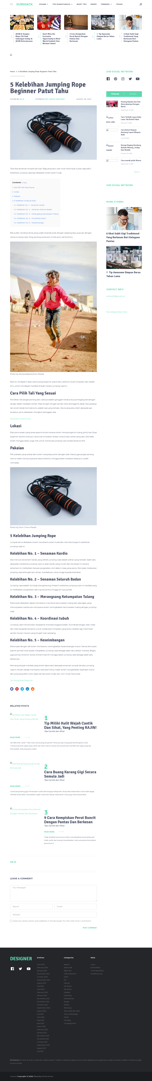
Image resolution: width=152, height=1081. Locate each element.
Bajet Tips (82, 4)
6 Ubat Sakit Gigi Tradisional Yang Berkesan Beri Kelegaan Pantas (123, 237)
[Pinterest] (115, 79)
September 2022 (43, 1008)
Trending (105, 4)
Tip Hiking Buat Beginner (21, 680)
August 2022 (41, 1011)
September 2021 (43, 1045)
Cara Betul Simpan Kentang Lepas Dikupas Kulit (130, 132)
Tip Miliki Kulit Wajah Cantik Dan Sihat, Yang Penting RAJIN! (70, 725)
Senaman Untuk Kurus (20, 419)
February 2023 (42, 992)
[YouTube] (138, 79)
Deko (66, 977)
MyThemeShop (47, 1076)
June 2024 (41, 964)
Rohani (42, 4)
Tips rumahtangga (61, 4)
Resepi (94, 4)
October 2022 (42, 1005)
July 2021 (40, 1051)
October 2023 (42, 977)
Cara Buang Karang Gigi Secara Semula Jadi (70, 774)
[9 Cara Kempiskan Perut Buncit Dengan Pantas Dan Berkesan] (25, 823)
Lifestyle (67, 992)
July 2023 (40, 986)
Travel (119, 4)
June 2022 (41, 1017)
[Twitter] (130, 79)
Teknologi (67, 1008)
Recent (133, 94)
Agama (66, 964)
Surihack (24, 4)
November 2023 (43, 974)
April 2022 (40, 1023)
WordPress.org (96, 974)
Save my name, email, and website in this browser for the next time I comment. (52, 921)
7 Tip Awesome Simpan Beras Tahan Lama (123, 274)
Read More (15, 737)
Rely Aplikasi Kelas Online (116, 312)
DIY (65, 980)
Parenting (67, 995)
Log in (93, 964)
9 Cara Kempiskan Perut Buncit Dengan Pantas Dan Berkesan (70, 819)
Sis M (22, 99)
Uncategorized (70, 1023)
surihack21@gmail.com (115, 296)
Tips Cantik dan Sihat (54, 99)
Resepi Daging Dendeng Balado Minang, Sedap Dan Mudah (131, 147)
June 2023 (41, 989)
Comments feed (97, 971)
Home (12, 71)
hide (24, 182)
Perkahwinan (69, 998)
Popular (115, 94)
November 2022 (43, 1002)
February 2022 (42, 1029)
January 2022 (42, 1033)
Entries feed (95, 967)
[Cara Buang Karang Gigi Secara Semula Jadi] (25, 770)
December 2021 (43, 1036)
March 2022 (41, 1026)
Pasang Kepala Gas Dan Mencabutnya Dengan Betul (130, 104)
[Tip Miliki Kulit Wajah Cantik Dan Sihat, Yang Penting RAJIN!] (25, 721)
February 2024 (42, 967)
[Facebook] (108, 79)
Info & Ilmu (68, 986)
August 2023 (41, 983)
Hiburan (67, 983)
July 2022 (40, 1014)
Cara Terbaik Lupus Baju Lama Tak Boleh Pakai (131, 118)
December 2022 (43, 998)
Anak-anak (68, 967)
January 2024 (42, 971)
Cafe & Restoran (70, 974)
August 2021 (41, 1048)
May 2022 (40, 1020)
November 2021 (43, 1039)
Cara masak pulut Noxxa (131, 160)
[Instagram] (123, 79)
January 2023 (42, 995)
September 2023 (43, 980)
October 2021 (42, 1042)
